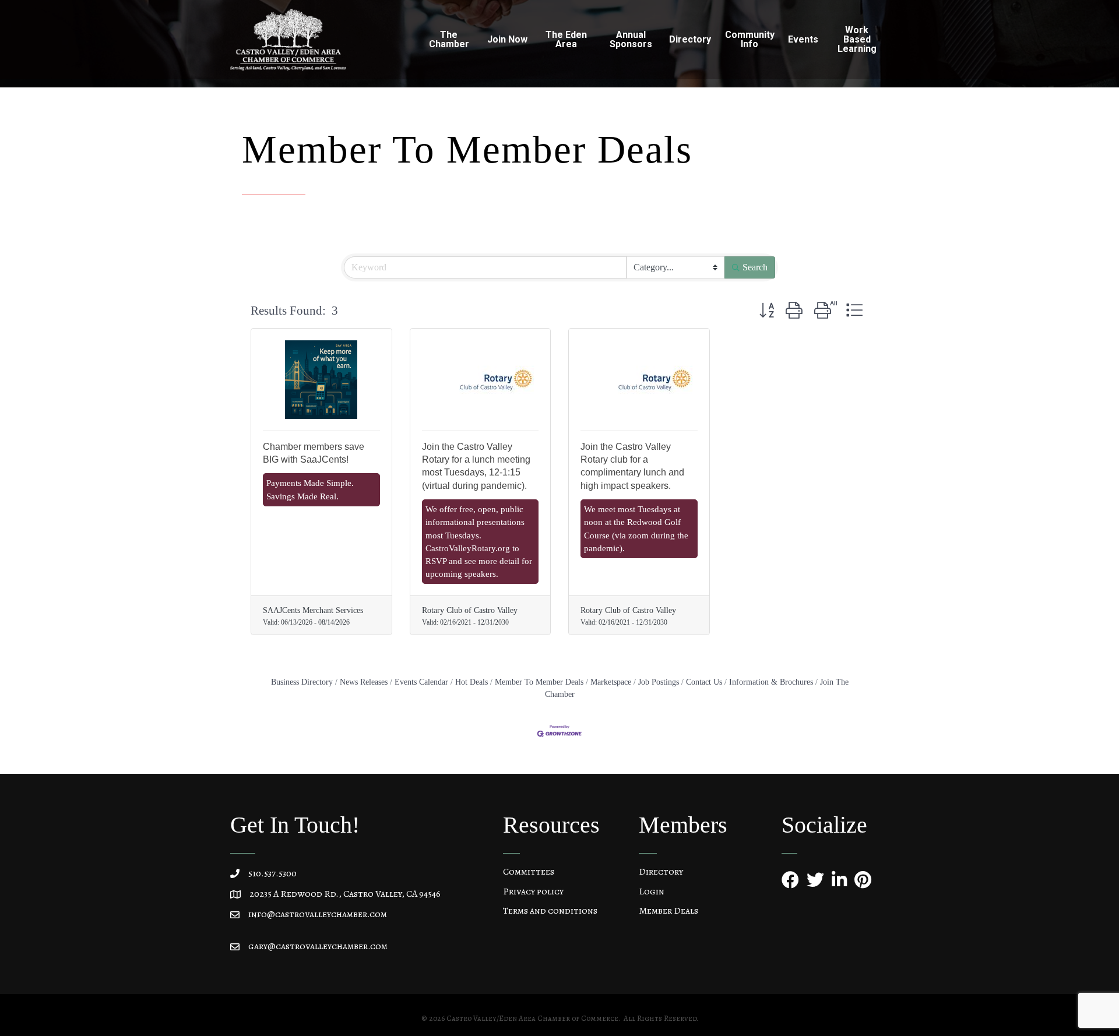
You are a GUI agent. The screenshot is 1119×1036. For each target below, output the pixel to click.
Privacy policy (533, 891)
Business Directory (302, 681)
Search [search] (755, 267)
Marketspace (610, 681)
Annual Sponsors (631, 39)
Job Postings (658, 681)
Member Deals (668, 910)
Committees (528, 871)
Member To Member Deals (539, 681)
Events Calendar (421, 681)
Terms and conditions (550, 910)
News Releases (364, 681)
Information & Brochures (771, 681)
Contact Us (704, 681)
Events (803, 39)
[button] (767, 311)
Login (651, 891)
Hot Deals (471, 681)
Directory (661, 871)
